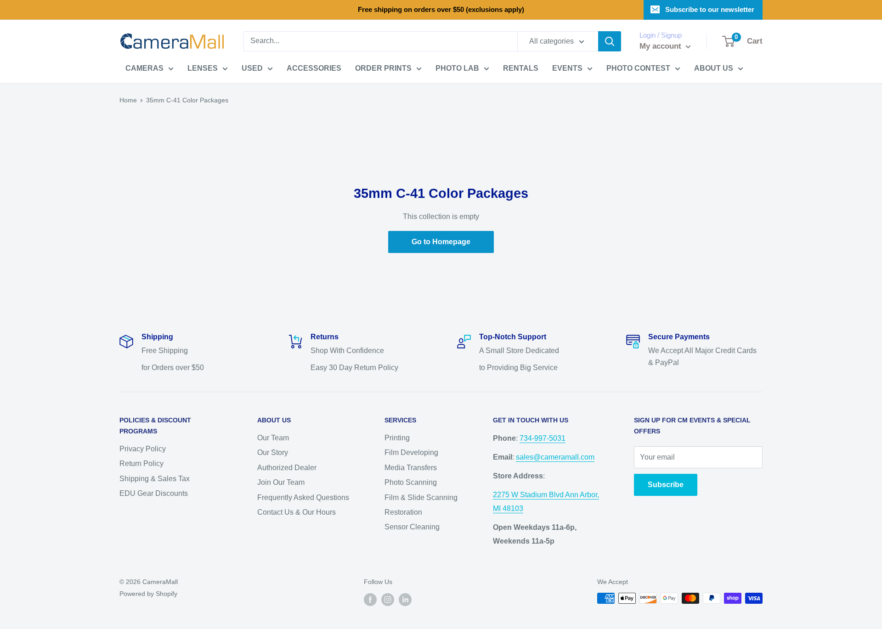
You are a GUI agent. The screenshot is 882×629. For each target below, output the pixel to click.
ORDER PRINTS (383, 68)
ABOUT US (713, 68)
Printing (397, 438)
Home (128, 100)
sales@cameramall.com (555, 457)
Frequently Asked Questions (303, 497)
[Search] (609, 41)
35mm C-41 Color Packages (187, 100)
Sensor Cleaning (412, 527)
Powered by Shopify (148, 593)
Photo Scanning (410, 482)
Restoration (403, 512)
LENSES (202, 68)
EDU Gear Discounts (153, 493)
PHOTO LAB (457, 68)
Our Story (272, 452)
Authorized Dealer (287, 468)
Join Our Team (281, 482)
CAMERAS (144, 68)
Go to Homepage (441, 242)
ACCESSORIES (314, 68)
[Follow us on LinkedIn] (405, 599)
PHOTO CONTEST (638, 68)
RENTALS (520, 68)
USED (252, 68)
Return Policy (141, 463)
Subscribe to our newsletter (709, 9)
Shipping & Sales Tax (154, 479)
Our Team (273, 438)
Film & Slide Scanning (421, 497)
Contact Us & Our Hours (296, 512)
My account (661, 46)
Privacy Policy (142, 449)
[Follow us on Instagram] (387, 599)
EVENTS (567, 68)
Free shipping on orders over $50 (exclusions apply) (441, 9)
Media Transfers (410, 468)
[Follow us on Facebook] (370, 599)
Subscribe (666, 485)
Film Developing (411, 452)
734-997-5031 (542, 438)
